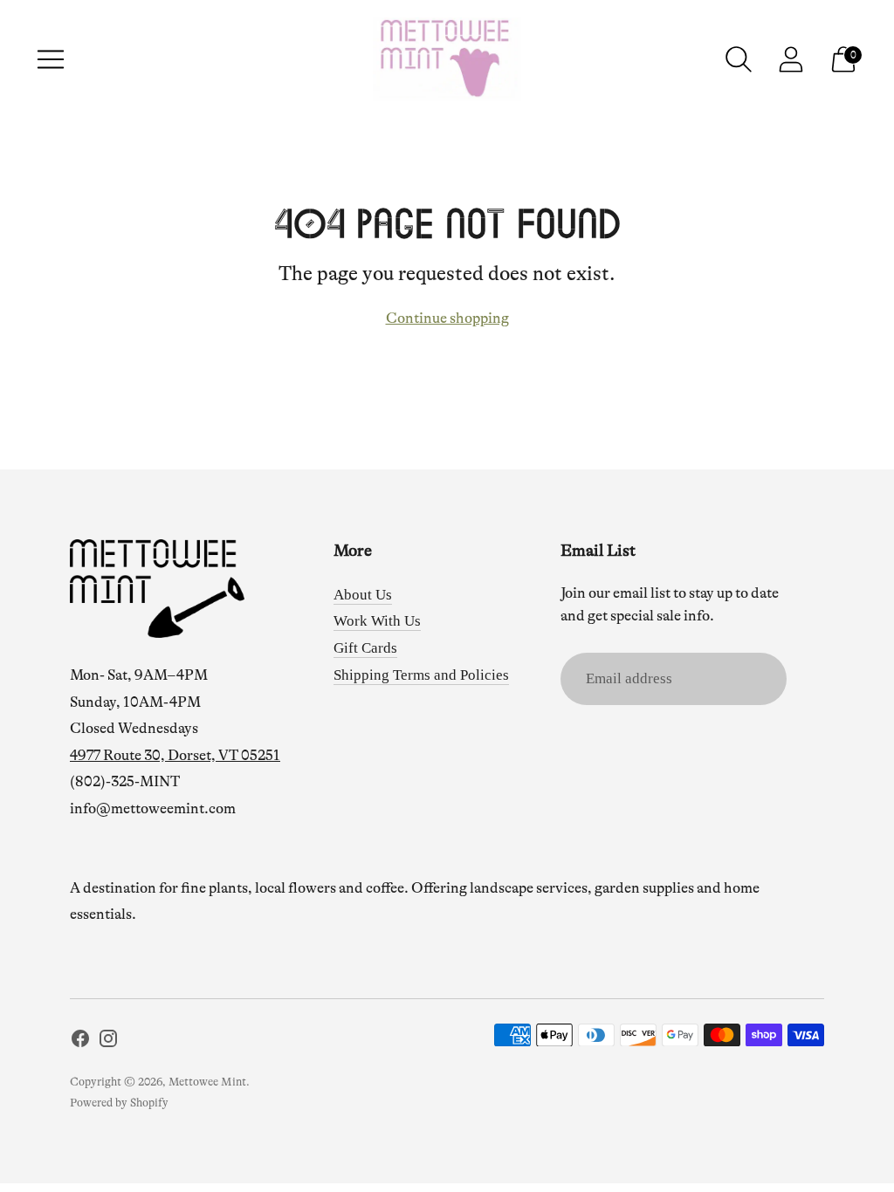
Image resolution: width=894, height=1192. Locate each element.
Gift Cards (365, 648)
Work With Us (377, 621)
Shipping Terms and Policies (421, 675)
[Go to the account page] (791, 59)
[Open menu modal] (50, 59)
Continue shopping (447, 318)
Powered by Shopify (119, 1102)
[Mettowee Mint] (447, 59)
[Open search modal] (738, 59)
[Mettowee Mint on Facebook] (80, 1042)
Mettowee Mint (207, 1081)
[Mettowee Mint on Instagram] (108, 1042)
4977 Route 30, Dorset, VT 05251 (175, 755)
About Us (363, 594)
